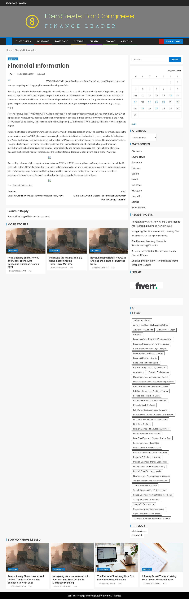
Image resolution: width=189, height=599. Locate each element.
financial (16, 185)
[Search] (156, 41)
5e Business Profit (141, 320)
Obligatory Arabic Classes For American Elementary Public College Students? (100, 195)
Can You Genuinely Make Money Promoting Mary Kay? (35, 193)
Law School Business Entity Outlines (150, 452)
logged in (25, 216)
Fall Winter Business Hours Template (150, 410)
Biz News (95, 41)
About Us (126, 41)
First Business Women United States (150, 419)
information (27, 185)
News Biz (79, 41)
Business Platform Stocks (145, 358)
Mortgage (61, 41)
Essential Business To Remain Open (150, 400)
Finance (110, 41)
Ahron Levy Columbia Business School (150, 325)
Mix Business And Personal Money (149, 466)
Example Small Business (144, 405)
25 (142, 108)
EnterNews (101, 595)
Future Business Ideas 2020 (146, 443)
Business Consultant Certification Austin (152, 339)
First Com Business (142, 424)
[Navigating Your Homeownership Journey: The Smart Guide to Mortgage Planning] (72, 557)
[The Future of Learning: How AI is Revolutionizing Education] (116, 557)
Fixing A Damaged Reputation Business (151, 428)
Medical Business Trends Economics (150, 461)
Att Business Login (166, 329)
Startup (135, 201)
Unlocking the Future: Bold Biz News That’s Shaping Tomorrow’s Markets (65, 260)
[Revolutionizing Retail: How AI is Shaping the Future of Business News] (108, 241)
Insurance (43, 41)
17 (135, 101)
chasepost (137, 535)
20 (156, 101)
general (135, 173)
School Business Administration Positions (152, 494)
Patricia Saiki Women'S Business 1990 (150, 480)
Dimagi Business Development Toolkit (150, 377)
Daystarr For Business (159, 372)
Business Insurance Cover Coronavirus (151, 344)
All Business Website (143, 329)
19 (149, 101)
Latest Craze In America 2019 (147, 447)
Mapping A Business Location (147, 457)
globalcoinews (139, 531)
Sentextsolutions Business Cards (148, 509)
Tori (11, 74)
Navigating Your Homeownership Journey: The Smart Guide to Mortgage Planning (70, 579)
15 (170, 95)
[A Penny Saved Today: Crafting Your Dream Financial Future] (161, 557)
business (137, 334)
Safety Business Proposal (145, 485)
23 (177, 101)
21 (163, 101)
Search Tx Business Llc (143, 504)
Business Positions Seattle (145, 362)
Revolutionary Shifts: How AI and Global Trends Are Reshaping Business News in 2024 (26, 579)
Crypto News (23, 41)
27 (156, 108)
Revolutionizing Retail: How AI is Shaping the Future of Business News (108, 260)
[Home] (9, 41)
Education (137, 162)
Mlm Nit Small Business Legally (147, 471)
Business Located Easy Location (148, 353)
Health (135, 179)
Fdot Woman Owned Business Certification (153, 414)
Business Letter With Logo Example (149, 348)
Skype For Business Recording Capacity (151, 518)
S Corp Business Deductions (146, 499)
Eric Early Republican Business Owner (150, 391)
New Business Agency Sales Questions (151, 476)
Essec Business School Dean (146, 395)
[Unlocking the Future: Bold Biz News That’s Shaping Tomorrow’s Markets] (67, 241)
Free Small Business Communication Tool (152, 438)
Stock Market (138, 207)
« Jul (134, 123)
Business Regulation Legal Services (149, 367)
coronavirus (138, 372)
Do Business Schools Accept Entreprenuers (153, 381)
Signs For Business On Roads (146, 513)
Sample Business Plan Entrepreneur (149, 490)
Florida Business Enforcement (147, 433)
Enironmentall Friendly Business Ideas (150, 386)
